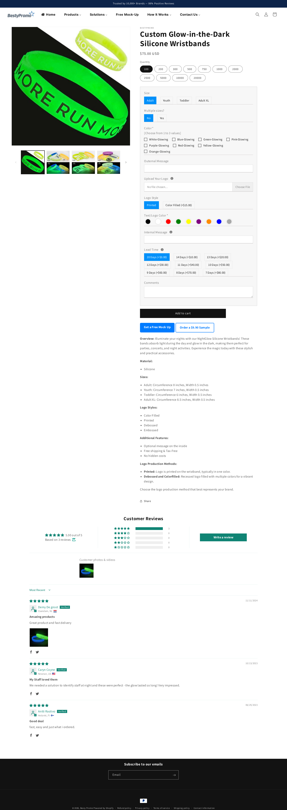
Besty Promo (86, 808)
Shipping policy (182, 807)
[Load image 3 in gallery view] (83, 162)
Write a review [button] (223, 537)
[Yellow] (189, 221)
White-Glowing (158, 139)
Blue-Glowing (186, 139)
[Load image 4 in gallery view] (108, 162)
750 (204, 69)
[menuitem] (48, 14)
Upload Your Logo (184, 178)
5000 (163, 78)
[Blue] (219, 221)
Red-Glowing (186, 145)
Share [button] (147, 501)
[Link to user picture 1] (38, 637)
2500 (147, 78)
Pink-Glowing (240, 139)
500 (189, 69)
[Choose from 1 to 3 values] (162, 133)
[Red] (168, 221)
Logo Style (151, 198)
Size (147, 93)
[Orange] (209, 221)
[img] (39, 601)
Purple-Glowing (159, 145)
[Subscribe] (174, 775)
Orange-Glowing (159, 151)
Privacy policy (142, 807)
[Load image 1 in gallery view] (33, 162)
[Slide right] (126, 162)
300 (175, 69)
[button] (257, 14)
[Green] (179, 221)
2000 (235, 69)
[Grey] (229, 221)
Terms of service (161, 807)
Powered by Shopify (104, 808)
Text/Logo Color (156, 215)
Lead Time (195, 249)
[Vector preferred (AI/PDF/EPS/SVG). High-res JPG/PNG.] (171, 178)
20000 (197, 78)
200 (161, 69)
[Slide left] (16, 162)
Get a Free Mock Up (157, 327)
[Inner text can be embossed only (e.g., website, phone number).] (170, 232)
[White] (158, 221)
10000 (180, 78)
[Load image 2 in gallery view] (58, 162)
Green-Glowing (212, 139)
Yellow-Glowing (213, 145)
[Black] (148, 221)
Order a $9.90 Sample (195, 327)
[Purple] (199, 221)
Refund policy (124, 807)
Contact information (204, 807)
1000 (220, 69)
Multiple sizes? (154, 111)
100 (146, 69)
